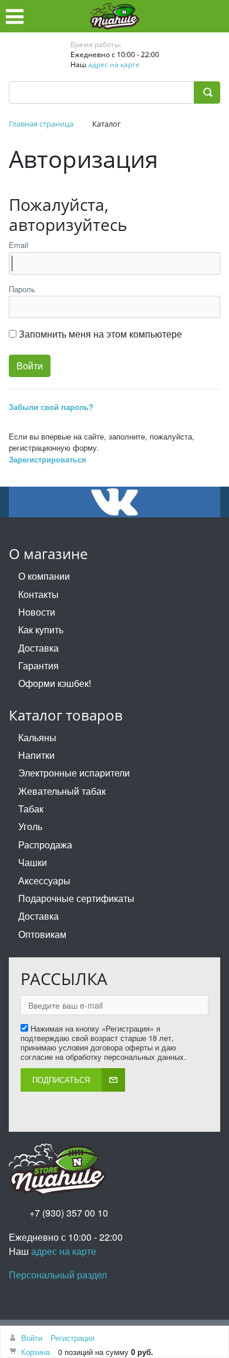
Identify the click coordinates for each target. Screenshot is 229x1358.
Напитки (36, 755)
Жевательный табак (62, 791)
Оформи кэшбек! (54, 683)
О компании (44, 576)
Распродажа (45, 844)
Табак (30, 808)
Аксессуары (44, 880)
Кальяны (37, 737)
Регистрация (72, 1337)
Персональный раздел (58, 1274)
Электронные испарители (74, 772)
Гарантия (38, 665)
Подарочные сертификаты (76, 898)
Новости (36, 612)
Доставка (38, 648)
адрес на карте (114, 65)
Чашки (32, 862)
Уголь (30, 826)
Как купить (40, 629)
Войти (31, 1337)
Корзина (35, 1351)
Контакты (38, 594)
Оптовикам (42, 934)
